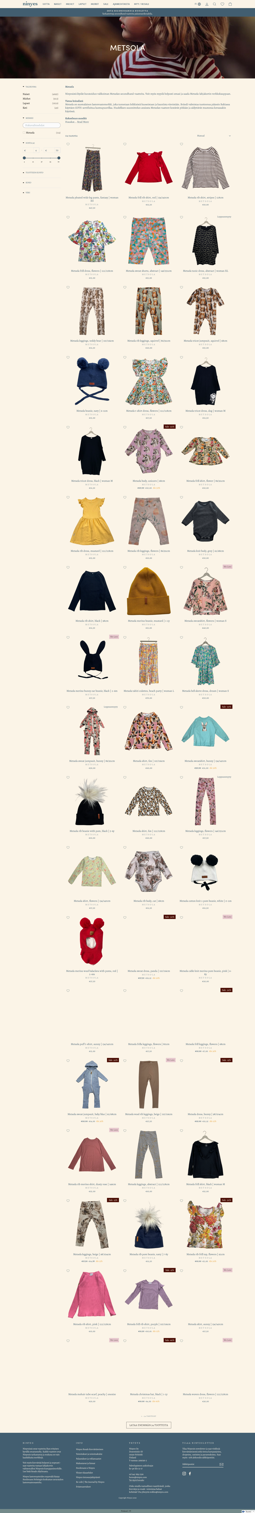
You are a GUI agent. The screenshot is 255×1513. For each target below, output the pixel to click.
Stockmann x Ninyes (85, 1467)
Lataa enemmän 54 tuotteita (148, 1425)
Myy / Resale (141, 4)
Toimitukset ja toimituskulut (89, 1453)
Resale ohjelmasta (39, 1471)
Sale (105, 4)
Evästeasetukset (83, 1486)
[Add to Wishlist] (68, 144)
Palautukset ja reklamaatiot (88, 1458)
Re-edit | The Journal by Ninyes (90, 1481)
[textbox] (42, 125)
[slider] (24, 157)
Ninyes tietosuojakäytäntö (88, 1477)
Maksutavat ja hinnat (85, 1463)
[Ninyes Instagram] (184, 1473)
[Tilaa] (221, 1464)
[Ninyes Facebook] (190, 1473)
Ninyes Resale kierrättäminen (89, 1449)
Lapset (82, 4)
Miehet (70, 4)
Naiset (58, 4)
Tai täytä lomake (136, 1480)
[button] (248, 1511)
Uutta (46, 4)
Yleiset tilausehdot (84, 1472)
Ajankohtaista (121, 4)
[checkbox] (43, 132)
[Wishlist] (222, 4)
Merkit (95, 4)
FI (199, 3)
